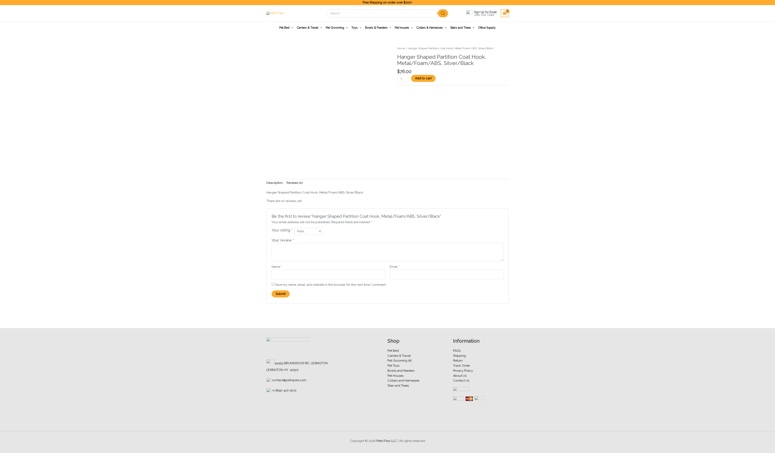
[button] (291, 28)
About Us (459, 376)
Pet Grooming (335, 27)
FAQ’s (457, 351)
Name (277, 267)
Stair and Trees (398, 385)
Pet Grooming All (400, 360)
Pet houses (402, 27)
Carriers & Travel (307, 27)
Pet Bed (284, 27)
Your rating (282, 230)
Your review (283, 240)
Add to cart (423, 78)
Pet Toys (393, 365)
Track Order (461, 365)
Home (401, 48)
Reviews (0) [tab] (295, 183)
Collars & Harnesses (429, 27)
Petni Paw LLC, (386, 441)
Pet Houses (395, 376)
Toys (354, 27)
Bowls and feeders (401, 370)
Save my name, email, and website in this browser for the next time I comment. (330, 285)
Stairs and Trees (460, 27)
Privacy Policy (463, 370)
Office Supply (487, 27)
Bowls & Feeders (376, 27)
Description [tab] (274, 183)
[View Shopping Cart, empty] (505, 13)
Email (394, 267)
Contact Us (461, 380)
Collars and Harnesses (403, 380)
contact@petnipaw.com (289, 380)
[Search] (443, 13)
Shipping (459, 356)
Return (458, 360)
